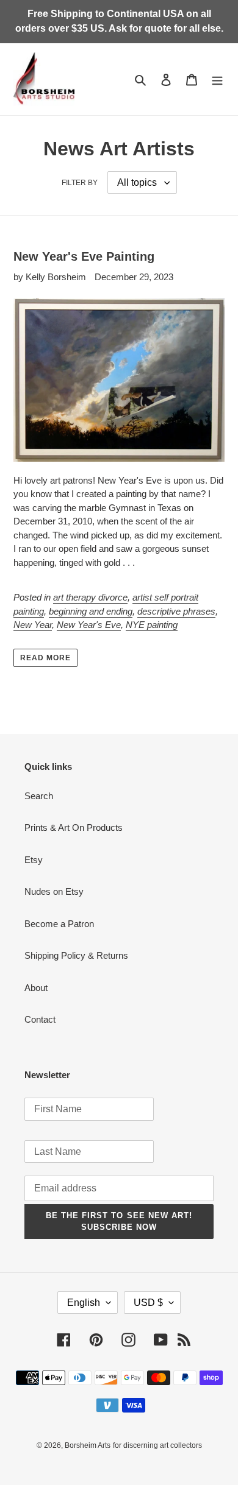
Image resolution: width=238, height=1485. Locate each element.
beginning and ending (90, 611)
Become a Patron (59, 924)
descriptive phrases (176, 611)
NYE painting (152, 624)
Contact (40, 1019)
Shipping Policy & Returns (76, 955)
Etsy (33, 860)
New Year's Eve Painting (83, 256)
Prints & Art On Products (73, 827)
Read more (45, 658)
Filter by (80, 182)
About (36, 987)
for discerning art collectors (157, 1445)
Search (38, 796)
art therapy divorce (90, 597)
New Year (32, 624)
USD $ (148, 1302)
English (83, 1302)
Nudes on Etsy (54, 891)
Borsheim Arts (87, 1445)
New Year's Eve (89, 624)
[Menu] (217, 79)
